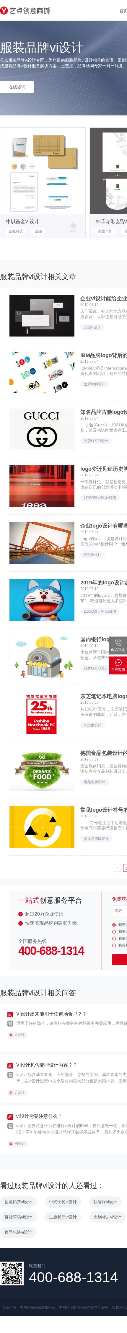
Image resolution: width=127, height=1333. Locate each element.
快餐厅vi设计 (105, 1201)
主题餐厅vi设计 (63, 1217)
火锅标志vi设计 (107, 1217)
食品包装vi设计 (18, 1232)
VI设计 (17, 1144)
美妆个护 (105, 231)
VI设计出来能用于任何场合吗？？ (51, 1013)
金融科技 (16, 231)
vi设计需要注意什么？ (39, 1116)
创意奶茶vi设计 (18, 1201)
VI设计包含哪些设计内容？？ (46, 1065)
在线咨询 (17, 87)
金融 (38, 231)
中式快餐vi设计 (63, 1201)
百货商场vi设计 (18, 1217)
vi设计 (17, 1035)
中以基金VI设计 (22, 221)
